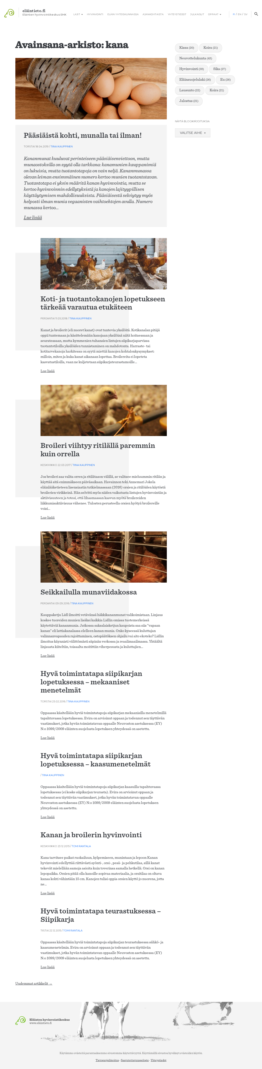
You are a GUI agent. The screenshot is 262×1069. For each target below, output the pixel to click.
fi (234, 14)
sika (219, 69)
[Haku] (256, 14)
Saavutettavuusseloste (135, 1060)
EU (225, 79)
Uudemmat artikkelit (33, 983)
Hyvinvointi (95, 14)
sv (245, 14)
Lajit (77, 14)
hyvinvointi (191, 69)
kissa (186, 48)
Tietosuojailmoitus (107, 1060)
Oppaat (213, 14)
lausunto (189, 90)
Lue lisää (33, 217)
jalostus (188, 101)
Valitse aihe (191, 133)
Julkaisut (197, 14)
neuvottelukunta (195, 58)
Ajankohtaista (153, 14)
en (239, 14)
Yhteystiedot (177, 14)
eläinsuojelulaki (195, 79)
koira (210, 48)
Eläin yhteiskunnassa (123, 14)
